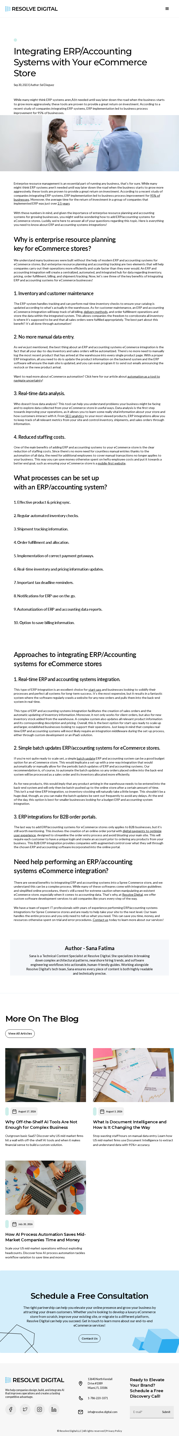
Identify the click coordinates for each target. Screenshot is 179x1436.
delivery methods (96, 312)
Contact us (100, 920)
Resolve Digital (132, 894)
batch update (86, 758)
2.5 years (64, 203)
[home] (31, 9)
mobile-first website (112, 463)
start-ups (94, 689)
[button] (167, 8)
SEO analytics (74, 416)
